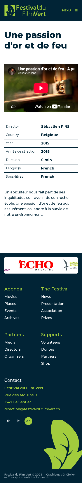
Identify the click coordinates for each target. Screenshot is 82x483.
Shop (45, 363)
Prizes (46, 318)
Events (10, 311)
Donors (47, 349)
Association (51, 311)
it (18, 421)
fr (8, 421)
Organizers (14, 356)
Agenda (13, 289)
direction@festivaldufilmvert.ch (32, 409)
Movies (10, 297)
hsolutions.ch (40, 477)
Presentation (52, 304)
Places (10, 304)
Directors (12, 349)
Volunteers (50, 342)
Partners (14, 334)
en (28, 421)
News (46, 297)
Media (10, 342)
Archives (11, 318)
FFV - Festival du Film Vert (25, 10)
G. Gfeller (69, 474)
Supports (51, 334)
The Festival (55, 289)
